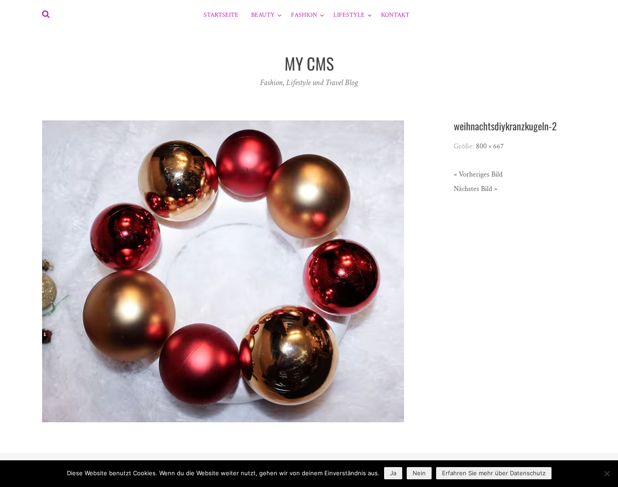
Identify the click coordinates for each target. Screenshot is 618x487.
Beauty (263, 15)
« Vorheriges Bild (478, 174)
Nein (419, 473)
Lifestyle (349, 15)
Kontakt (395, 15)
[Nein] (606, 473)
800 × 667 (490, 146)
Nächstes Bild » (475, 189)
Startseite (221, 15)
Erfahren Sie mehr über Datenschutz (494, 473)
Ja (393, 473)
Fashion (304, 15)
